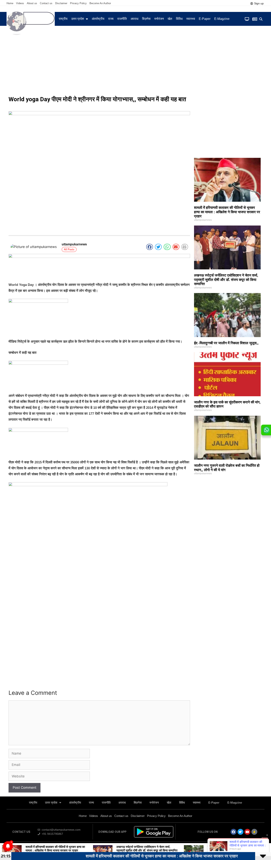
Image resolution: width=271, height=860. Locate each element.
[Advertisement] (135, 63)
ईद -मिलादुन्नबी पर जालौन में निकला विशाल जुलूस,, (226, 343)
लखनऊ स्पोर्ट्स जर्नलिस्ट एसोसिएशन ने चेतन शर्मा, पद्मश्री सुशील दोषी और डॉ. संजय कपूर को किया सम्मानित (226, 279)
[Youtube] (247, 832)
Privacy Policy (78, 3)
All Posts (69, 249)
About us (32, 3)
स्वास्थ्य (190, 18)
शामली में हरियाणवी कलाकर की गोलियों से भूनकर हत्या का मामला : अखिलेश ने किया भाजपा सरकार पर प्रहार (227, 212)
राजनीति (122, 18)
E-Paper (204, 18)
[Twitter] (240, 832)
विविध (179, 18)
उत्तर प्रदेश (77, 18)
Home (10, 3)
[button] (261, 19)
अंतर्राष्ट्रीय (98, 18)
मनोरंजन (159, 18)
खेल (170, 18)
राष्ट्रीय (63, 18)
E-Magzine (222, 18)
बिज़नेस (146, 18)
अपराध (134, 18)
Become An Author (100, 3)
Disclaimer (61, 3)
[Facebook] (233, 832)
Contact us (46, 3)
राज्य (110, 18)
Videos (20, 3)
